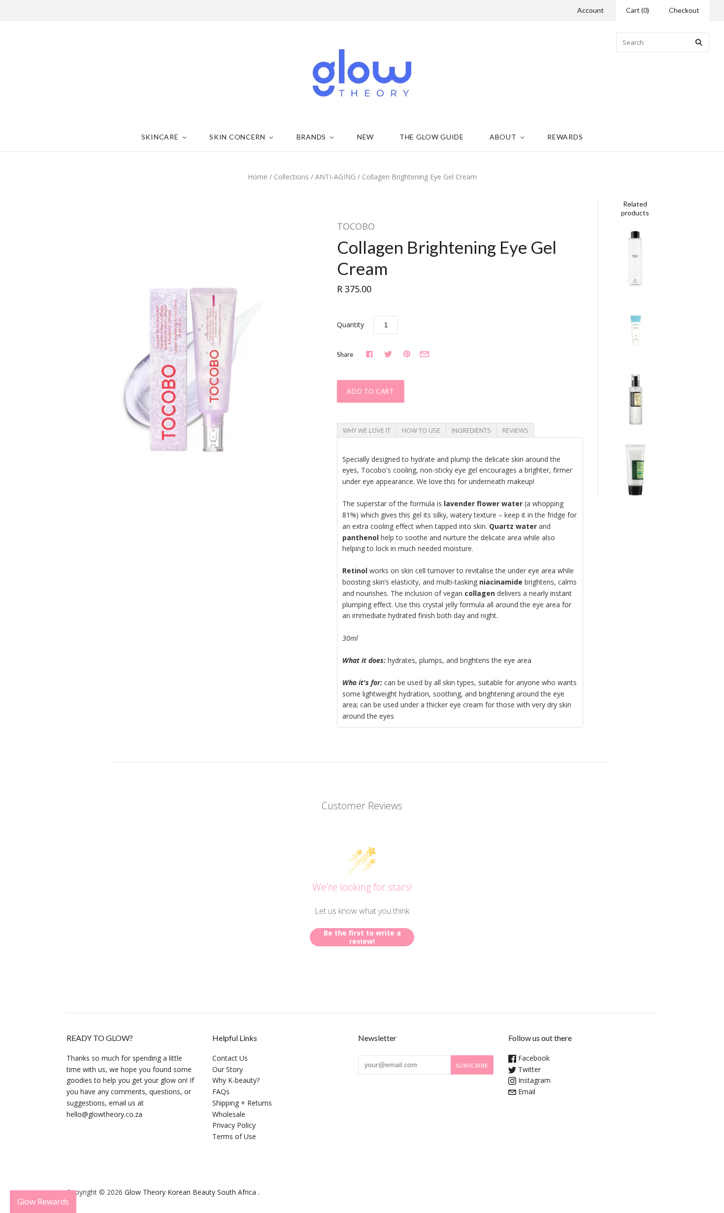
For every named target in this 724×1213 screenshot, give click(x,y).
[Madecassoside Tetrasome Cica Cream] (635, 328)
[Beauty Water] (635, 258)
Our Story (227, 1069)
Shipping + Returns (242, 1103)
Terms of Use (234, 1136)
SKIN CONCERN (237, 137)
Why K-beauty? (236, 1080)
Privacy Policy (234, 1125)
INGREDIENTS (471, 430)
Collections (291, 176)
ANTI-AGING (335, 176)
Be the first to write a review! (362, 937)
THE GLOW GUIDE (431, 137)
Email (525, 1091)
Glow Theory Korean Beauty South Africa (190, 1192)
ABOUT (503, 137)
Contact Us (230, 1058)
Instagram (533, 1080)
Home (257, 176)
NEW (365, 137)
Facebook (533, 1058)
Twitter (528, 1069)
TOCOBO (356, 226)
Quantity (350, 324)
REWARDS (565, 137)
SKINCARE (160, 137)
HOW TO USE (421, 430)
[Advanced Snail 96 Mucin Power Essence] (635, 398)
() (637, 10)
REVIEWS (515, 430)
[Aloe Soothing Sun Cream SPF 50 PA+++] (635, 468)
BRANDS (311, 137)
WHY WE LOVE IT (367, 430)
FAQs (221, 1091)
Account (590, 10)
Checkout (684, 10)
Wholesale (228, 1114)
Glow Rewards (43, 1201)
